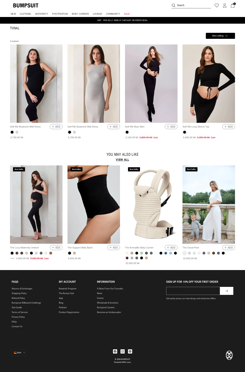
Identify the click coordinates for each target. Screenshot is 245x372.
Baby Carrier (80, 14)
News (99, 293)
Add (57, 126)
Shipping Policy (19, 293)
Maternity (41, 14)
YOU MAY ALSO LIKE (122, 154)
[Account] (224, 5)
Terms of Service (20, 312)
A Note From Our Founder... (110, 288)
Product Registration (69, 312)
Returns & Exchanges (22, 288)
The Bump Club (66, 293)
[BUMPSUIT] (25, 5)
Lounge (97, 14)
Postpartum (60, 14)
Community (113, 14)
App (61, 298)
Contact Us (17, 326)
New (13, 14)
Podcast (63, 307)
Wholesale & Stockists (107, 302)
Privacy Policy (18, 317)
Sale (127, 14)
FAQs (14, 321)
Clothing (25, 14)
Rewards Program (67, 288)
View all (122, 159)
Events (100, 298)
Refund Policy (18, 298)
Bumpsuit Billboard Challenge (26, 302)
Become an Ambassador (109, 312)
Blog (61, 302)
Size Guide (17, 307)
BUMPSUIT (125, 359)
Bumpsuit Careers (106, 307)
